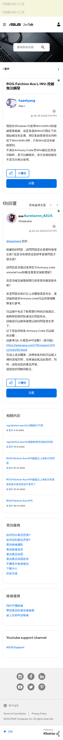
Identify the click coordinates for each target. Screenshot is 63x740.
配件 (7, 69)
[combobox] (31, 47)
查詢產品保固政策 (17, 559)
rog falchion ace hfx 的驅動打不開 (24, 425)
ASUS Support (15, 647)
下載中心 (12, 568)
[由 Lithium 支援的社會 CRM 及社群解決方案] (51, 732)
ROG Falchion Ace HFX (19, 500)
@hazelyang (13, 241)
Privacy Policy (39, 713)
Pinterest (41, 683)
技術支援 (12, 573)
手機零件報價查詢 (17, 564)
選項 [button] (58, 69)
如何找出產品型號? (18, 535)
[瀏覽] (6, 24)
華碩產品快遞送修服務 (20, 610)
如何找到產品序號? (18, 540)
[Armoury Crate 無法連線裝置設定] (57, 205)
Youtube (20, 683)
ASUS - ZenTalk (21, 24)
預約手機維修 (14, 605)
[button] (11, 173)
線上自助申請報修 (17, 615)
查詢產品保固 (14, 554)
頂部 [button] (10, 731)
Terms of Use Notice (15, 713)
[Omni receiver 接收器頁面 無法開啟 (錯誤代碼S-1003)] (51, 205)
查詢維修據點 (14, 544)
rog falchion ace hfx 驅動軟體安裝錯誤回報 (29, 442)
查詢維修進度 (14, 549)
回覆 (31, 183)
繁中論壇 (14, 705)
